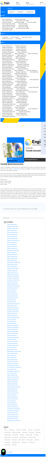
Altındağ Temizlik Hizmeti (21, 49)
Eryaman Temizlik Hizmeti (32, 70)
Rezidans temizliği (8, 437)
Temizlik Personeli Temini (7, 38)
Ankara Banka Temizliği (19, 22)
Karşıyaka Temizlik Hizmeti (7, 84)
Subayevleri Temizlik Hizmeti (21, 99)
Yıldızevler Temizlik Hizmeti (21, 113)
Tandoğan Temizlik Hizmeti (21, 101)
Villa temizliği (36, 434)
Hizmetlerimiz (20, 11)
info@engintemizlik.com (30, 4)
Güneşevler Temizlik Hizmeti (21, 75)
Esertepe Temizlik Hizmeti (7, 72)
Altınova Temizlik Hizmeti (7, 50)
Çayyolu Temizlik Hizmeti (21, 62)
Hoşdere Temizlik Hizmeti (20, 78)
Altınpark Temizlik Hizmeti (21, 50)
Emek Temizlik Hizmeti (6, 70)
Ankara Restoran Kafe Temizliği (22, 28)
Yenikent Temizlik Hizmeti (7, 113)
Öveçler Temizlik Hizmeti (7, 93)
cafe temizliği (36, 439)
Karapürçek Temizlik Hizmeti (8, 82)
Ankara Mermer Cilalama (7, 30)
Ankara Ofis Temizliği (23, 25)
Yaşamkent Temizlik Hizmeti (21, 110)
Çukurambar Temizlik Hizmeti (23, 64)
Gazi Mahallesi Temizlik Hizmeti (20, 73)
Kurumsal (10, 8)
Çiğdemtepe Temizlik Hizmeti (8, 64)
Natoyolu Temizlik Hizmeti (7, 91)
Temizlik (2, 33)
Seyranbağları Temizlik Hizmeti (8, 98)
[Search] (43, 217)
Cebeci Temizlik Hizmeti (7, 61)
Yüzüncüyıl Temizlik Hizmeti (7, 114)
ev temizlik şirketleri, (16, 168)
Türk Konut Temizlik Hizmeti (21, 105)
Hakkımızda (11, 11)
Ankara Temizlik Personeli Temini (8, 25)
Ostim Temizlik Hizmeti (32, 91)
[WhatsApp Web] (3, 452)
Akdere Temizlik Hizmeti (21, 47)
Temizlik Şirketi (5, 37)
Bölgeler (2, 42)
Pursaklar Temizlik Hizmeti (7, 95)
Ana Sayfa (2, 11)
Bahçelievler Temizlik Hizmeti (8, 55)
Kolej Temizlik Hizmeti (6, 87)
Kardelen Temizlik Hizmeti (22, 82)
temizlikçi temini (24, 442)
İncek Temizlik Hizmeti (21, 79)
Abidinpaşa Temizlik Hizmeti (20, 46)
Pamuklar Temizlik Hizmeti (20, 93)
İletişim (2, 120)
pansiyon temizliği (29, 434)
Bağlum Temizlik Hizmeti (33, 53)
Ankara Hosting (9, 452)
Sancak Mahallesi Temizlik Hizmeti (9, 96)
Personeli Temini (15, 437)
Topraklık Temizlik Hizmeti (7, 105)
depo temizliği (14, 439)
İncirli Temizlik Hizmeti (34, 79)
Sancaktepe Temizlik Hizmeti (22, 95)
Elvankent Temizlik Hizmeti (23, 69)
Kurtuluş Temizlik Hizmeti (33, 87)
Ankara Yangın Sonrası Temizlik (8, 23)
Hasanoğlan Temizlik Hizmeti (23, 76)
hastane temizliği (7, 432)
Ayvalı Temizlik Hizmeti (6, 53)
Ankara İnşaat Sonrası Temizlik (22, 20)
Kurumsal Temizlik (15, 37)
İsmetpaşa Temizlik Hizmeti (20, 81)
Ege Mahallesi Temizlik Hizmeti (8, 69)
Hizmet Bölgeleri (8, 131)
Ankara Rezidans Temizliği (7, 28)
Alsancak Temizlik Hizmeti (7, 49)
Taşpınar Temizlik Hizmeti (7, 102)
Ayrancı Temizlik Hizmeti (22, 52)
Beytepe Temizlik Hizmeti (7, 58)
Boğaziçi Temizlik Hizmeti (23, 59)
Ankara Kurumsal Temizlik (20, 19)
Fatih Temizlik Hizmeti (6, 73)
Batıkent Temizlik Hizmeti (7, 56)
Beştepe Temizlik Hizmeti (21, 56)
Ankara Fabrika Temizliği (23, 26)
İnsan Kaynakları (30, 11)
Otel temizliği (22, 434)
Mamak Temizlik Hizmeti (7, 90)
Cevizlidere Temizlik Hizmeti (20, 61)
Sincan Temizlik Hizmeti (22, 98)
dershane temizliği (8, 434)
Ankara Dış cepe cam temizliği (8, 26)
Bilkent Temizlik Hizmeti (20, 58)
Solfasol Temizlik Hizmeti (7, 99)
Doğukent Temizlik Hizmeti (20, 67)
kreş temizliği (38, 432)
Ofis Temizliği (18, 38)
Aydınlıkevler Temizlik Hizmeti (8, 52)
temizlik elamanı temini (16, 442)
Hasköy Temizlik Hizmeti (7, 78)
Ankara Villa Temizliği (22, 23)
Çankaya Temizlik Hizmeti (7, 62)
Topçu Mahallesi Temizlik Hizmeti (8, 104)
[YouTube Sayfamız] (45, 150)
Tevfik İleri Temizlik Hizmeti (21, 102)
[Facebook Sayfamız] (44, 150)
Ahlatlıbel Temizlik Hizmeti (7, 47)
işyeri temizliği (14, 444)
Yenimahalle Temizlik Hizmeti (24, 111)
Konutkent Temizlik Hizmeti (19, 87)
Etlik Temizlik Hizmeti (34, 72)
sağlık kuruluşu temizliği (16, 432)
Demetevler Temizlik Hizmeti (7, 65)
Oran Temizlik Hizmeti (20, 91)
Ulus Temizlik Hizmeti (20, 108)
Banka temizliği (15, 434)
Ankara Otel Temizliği (31, 22)
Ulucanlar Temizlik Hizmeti (7, 108)
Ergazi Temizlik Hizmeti (18, 70)
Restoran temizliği (29, 439)
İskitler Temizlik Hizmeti (6, 81)
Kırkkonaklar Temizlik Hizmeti (21, 85)
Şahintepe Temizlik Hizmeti (7, 101)
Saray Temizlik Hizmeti (23, 96)
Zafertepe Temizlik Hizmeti (22, 114)
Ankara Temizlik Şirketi (6, 19)
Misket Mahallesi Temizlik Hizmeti (22, 90)
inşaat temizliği (24, 432)
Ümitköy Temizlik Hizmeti (7, 110)
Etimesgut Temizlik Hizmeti (21, 72)
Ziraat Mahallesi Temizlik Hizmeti (8, 116)
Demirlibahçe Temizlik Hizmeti (23, 65)
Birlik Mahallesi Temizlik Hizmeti (8, 59)
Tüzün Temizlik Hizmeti (6, 107)
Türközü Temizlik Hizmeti (24, 104)
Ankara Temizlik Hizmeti (7, 46)
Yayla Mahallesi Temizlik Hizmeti (8, 111)
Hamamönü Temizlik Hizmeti (8, 76)
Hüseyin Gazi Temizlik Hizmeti (8, 79)
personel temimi (32, 442)
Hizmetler (2, 15)
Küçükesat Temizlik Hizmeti (7, 88)
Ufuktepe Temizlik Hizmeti (20, 107)
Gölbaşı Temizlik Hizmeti (7, 75)
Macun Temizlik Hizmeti (21, 88)
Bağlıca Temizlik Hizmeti (19, 53)
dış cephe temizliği (23, 437)
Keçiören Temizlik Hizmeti (21, 84)
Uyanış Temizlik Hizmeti (32, 108)
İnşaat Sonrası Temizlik (26, 37)
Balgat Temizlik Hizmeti (22, 55)
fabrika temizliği (7, 439)
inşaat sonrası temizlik (32, 437)
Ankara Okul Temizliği (6, 22)
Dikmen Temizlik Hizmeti (7, 67)
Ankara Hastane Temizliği (7, 20)
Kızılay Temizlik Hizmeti (6, 85)
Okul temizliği (31, 432)
